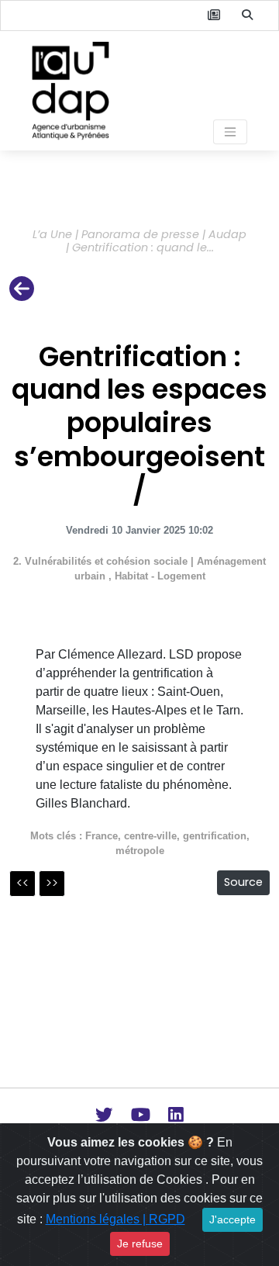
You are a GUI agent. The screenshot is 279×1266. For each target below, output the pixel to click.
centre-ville (150, 836)
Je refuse (140, 1243)
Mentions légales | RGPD (115, 1219)
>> (52, 883)
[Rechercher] (247, 15)
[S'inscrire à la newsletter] (214, 15)
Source (243, 882)
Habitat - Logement (160, 576)
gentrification (214, 836)
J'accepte (232, 1219)
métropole (139, 850)
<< (22, 883)
